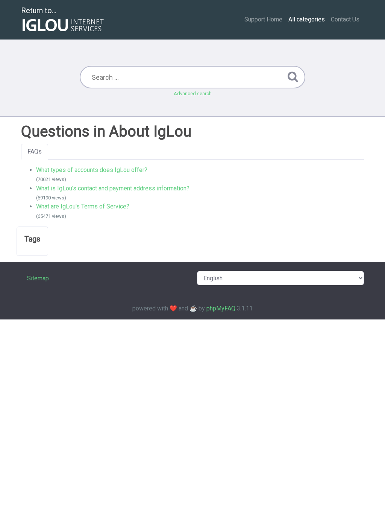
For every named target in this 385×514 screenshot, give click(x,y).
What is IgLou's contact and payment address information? (112, 188)
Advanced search (193, 93)
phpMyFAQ (220, 308)
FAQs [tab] (34, 151)
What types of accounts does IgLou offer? (91, 169)
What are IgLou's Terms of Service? (82, 206)
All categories (306, 19)
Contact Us (345, 19)
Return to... (38, 10)
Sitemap (38, 278)
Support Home (263, 19)
